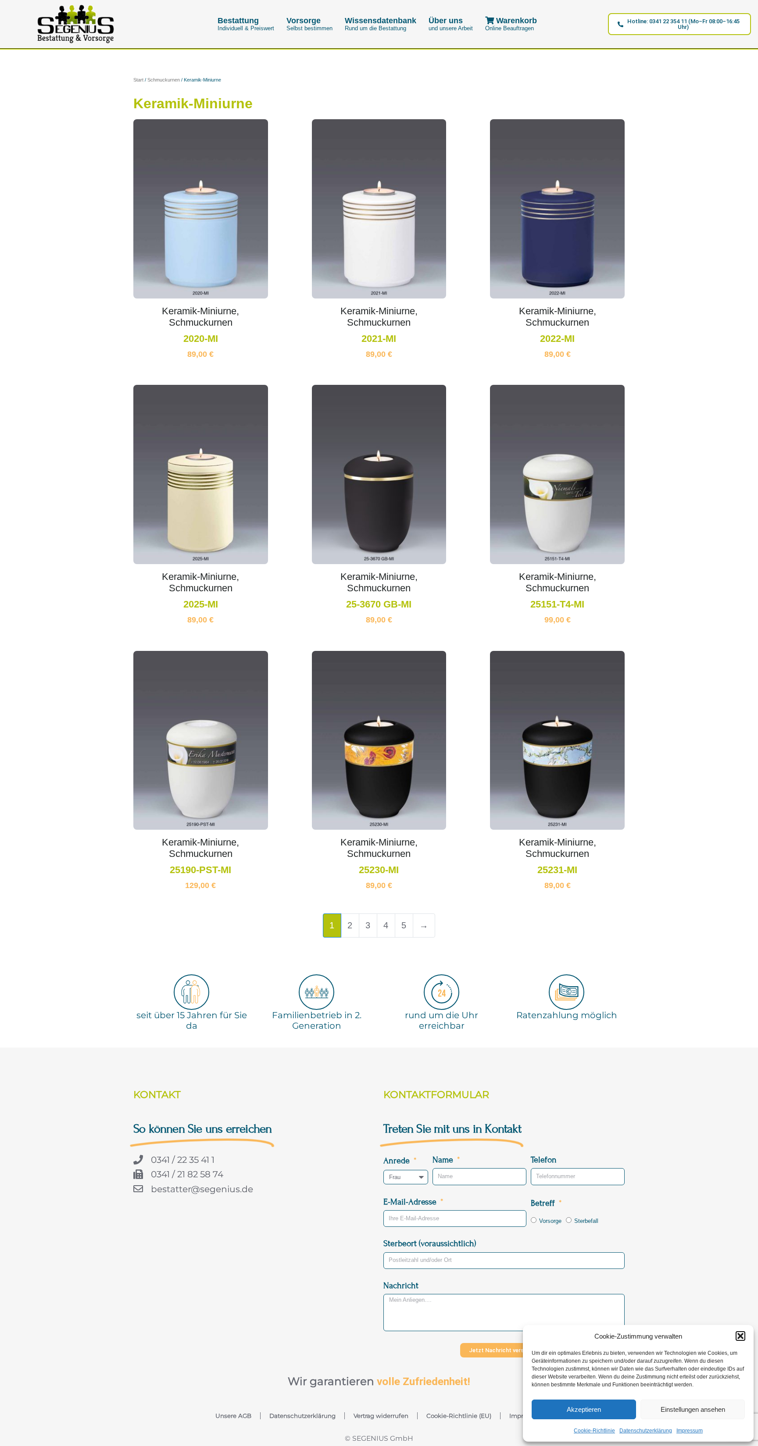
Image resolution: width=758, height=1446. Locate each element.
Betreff (544, 1203)
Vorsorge (550, 1221)
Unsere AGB (233, 1415)
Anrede (397, 1160)
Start (138, 79)
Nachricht (400, 1285)
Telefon (544, 1160)
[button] (740, 1336)
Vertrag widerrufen (381, 1415)
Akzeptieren (584, 1409)
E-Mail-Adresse (411, 1202)
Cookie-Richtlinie (594, 1431)
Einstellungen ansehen (693, 1409)
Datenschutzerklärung (645, 1431)
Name (444, 1160)
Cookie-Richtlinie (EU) (458, 1415)
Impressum (689, 1431)
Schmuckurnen (163, 79)
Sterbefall (586, 1221)
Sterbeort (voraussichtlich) (429, 1243)
